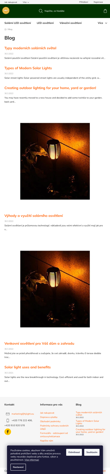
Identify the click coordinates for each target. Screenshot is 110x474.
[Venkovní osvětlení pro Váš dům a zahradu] (55, 290)
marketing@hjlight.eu (23, 413)
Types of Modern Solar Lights (28, 68)
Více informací (31, 459)
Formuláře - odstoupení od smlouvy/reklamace (54, 435)
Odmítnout (74, 452)
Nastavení (18, 467)
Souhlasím (91, 452)
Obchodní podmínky (50, 421)
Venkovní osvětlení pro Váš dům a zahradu (39, 343)
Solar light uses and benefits (27, 367)
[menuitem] (18, 23)
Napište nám (46, 440)
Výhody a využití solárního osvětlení (33, 215)
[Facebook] (7, 431)
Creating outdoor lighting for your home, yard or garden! (50, 88)
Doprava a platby (48, 417)
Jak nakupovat (10, 2)
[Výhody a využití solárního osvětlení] (55, 162)
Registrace (98, 2)
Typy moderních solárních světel (30, 48)
